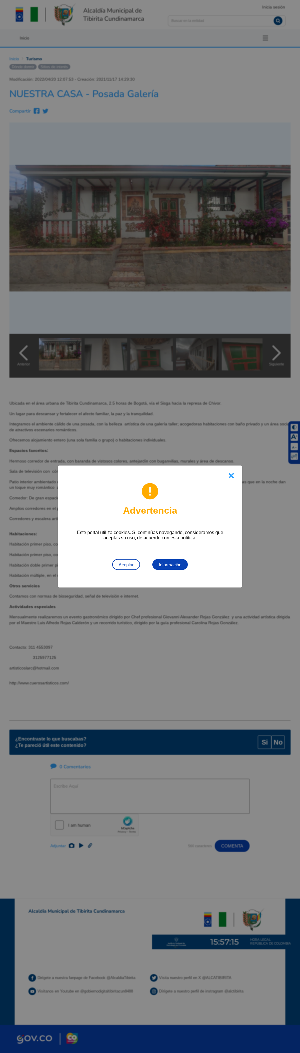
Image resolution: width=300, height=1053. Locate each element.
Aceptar (126, 564)
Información (170, 564)
